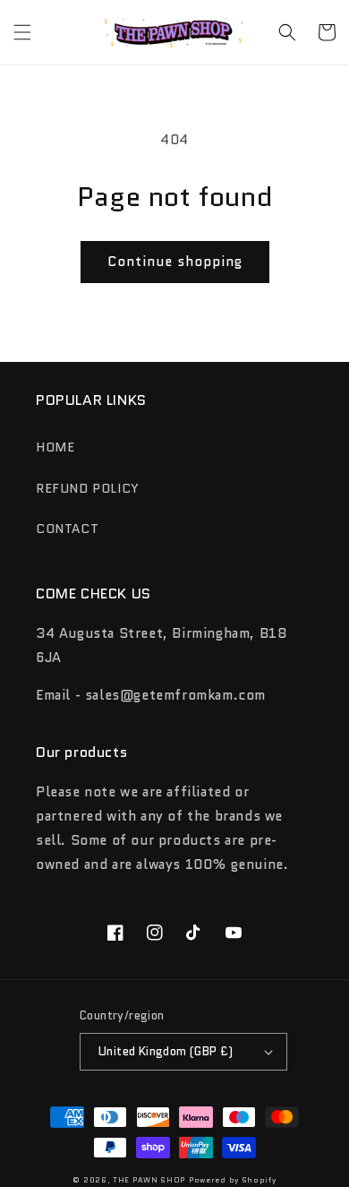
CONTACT (67, 529)
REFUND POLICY (88, 488)
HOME (55, 447)
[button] (22, 32)
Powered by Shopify (233, 1179)
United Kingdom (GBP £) (166, 1051)
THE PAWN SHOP (149, 1179)
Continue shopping (175, 261)
